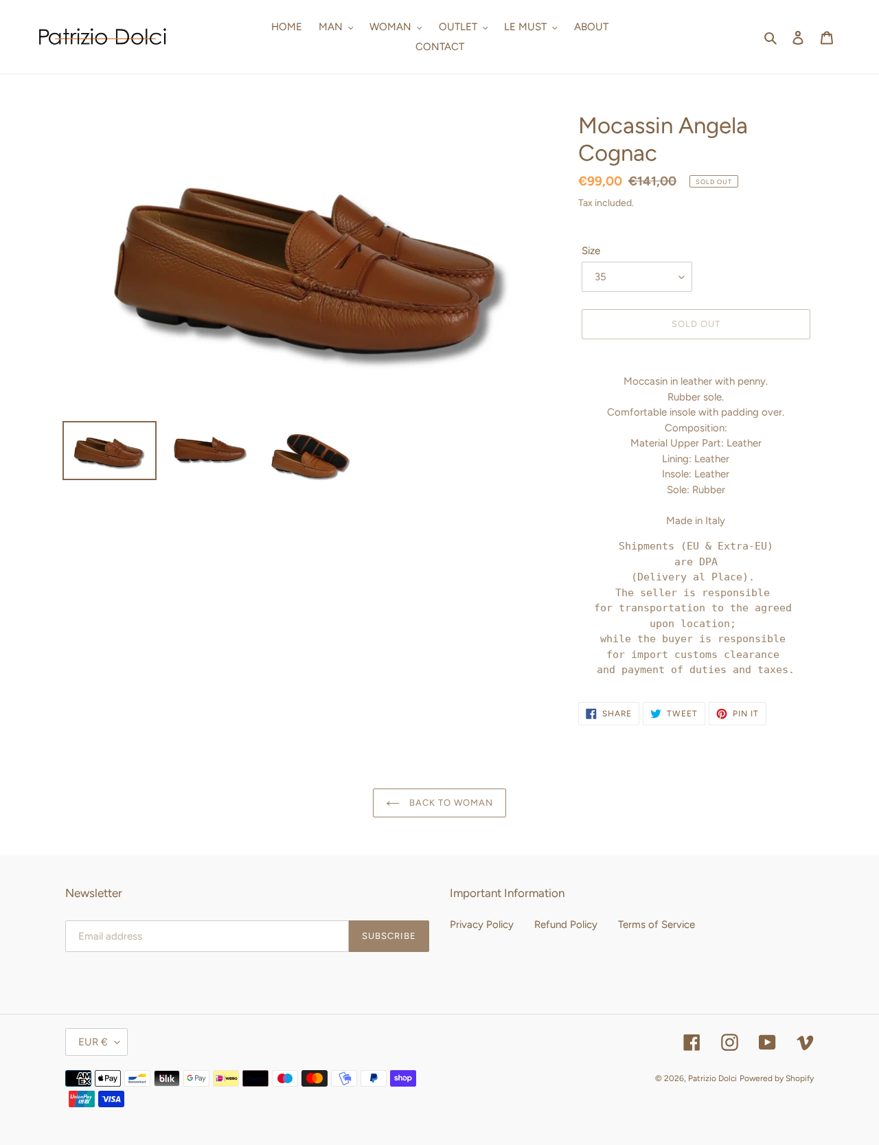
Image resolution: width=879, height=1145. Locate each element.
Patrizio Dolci (712, 1078)
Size (591, 251)
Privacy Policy (482, 924)
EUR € (93, 1042)
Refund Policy (565, 924)
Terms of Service (656, 924)
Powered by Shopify (777, 1078)
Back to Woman (450, 802)
